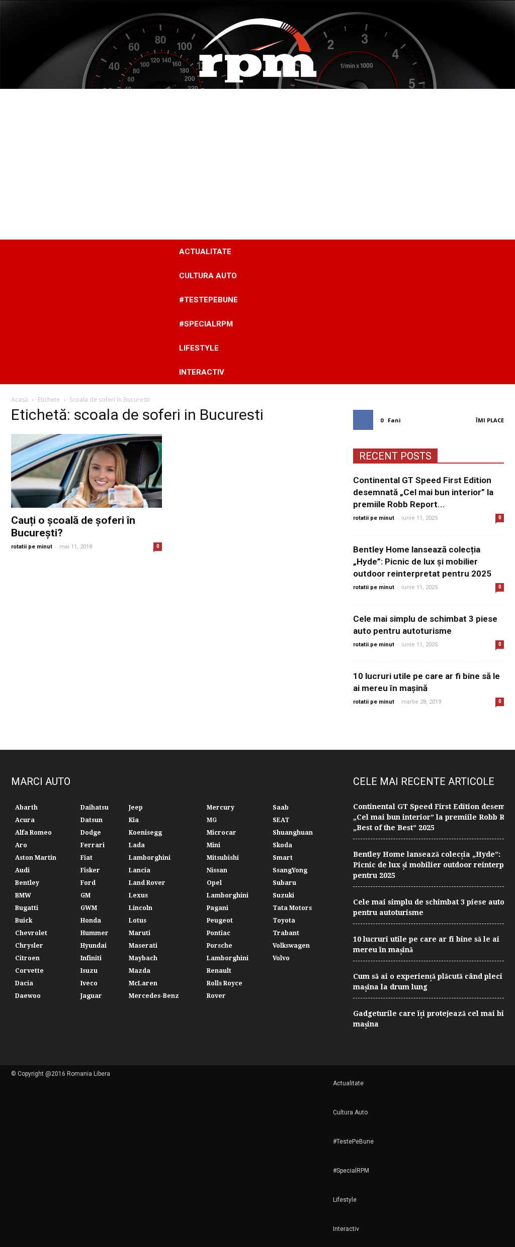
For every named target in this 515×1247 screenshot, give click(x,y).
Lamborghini (149, 857)
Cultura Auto (208, 275)
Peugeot (220, 920)
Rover (216, 995)
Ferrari (92, 845)
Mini (213, 845)
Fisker (90, 870)
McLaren (143, 983)
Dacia (24, 983)
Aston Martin (35, 857)
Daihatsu (94, 807)
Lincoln (140, 908)
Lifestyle (199, 348)
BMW (23, 895)
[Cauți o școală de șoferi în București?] (86, 471)
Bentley (27, 882)
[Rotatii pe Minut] (257, 45)
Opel (214, 882)
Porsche (219, 945)
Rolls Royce (224, 983)
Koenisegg (145, 832)
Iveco (89, 983)
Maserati (143, 945)
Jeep (136, 807)
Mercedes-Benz (154, 995)
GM (85, 895)
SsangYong (290, 870)
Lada (137, 845)
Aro (21, 845)
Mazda (139, 970)
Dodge (90, 832)
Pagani (217, 908)
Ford (88, 882)
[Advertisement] (257, 164)
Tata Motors (292, 908)
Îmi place (490, 420)
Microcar (221, 832)
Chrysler (29, 945)
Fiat (86, 857)
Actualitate (205, 251)
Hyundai (93, 945)
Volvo (281, 958)
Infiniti (91, 958)
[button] (492, 312)
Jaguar (91, 995)
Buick (23, 920)
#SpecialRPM (206, 323)
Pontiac (218, 933)
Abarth (26, 807)
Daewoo (28, 995)
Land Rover (147, 882)
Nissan (217, 870)
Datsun (91, 820)
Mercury (220, 807)
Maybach (143, 958)
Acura (25, 820)
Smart (283, 857)
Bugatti (26, 908)
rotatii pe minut (31, 546)
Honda (90, 920)
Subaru (284, 882)
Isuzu (89, 970)
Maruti (139, 933)
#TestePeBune (208, 299)
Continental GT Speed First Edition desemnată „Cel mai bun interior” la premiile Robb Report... (423, 492)
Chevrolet (31, 933)
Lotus (137, 920)
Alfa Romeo (33, 832)
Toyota (284, 920)
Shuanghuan (293, 832)
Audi (22, 870)
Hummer (94, 933)
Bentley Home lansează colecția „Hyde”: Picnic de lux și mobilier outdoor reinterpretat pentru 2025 (422, 561)
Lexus (138, 895)
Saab (281, 807)
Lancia (139, 870)
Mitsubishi (223, 857)
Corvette (29, 970)
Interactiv (201, 372)
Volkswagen (291, 945)
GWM (88, 908)
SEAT (281, 820)
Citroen (27, 958)
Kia (134, 820)
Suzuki (283, 895)
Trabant (286, 933)
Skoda (282, 845)
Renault (219, 970)
